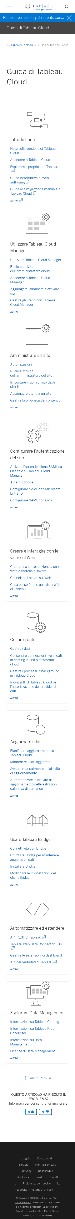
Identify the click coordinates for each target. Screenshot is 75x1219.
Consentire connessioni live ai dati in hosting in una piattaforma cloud (36, 660)
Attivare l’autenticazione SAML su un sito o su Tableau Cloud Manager (36, 471)
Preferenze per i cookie (37, 1183)
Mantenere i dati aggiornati (30, 762)
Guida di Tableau (21, 45)
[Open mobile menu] (10, 6)
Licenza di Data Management (32, 1051)
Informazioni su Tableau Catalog (34, 1022)
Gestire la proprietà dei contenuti (35, 400)
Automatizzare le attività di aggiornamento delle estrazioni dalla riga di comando (34, 784)
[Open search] (66, 6)
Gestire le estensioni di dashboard (36, 955)
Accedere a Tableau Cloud (30, 160)
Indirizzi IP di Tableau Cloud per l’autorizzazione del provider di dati (34, 686)
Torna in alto (39, 1077)
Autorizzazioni (21, 364)
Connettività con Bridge (28, 848)
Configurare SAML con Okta (31, 500)
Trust (39, 1177)
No (44, 1112)
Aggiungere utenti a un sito (30, 394)
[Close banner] (69, 17)
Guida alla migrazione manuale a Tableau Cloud (35, 191)
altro (15, 200)
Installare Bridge (22, 866)
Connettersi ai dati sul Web (30, 578)
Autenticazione (21, 482)
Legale (26, 1158)
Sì (29, 1112)
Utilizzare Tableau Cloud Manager (35, 260)
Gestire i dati (20, 649)
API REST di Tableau (27, 937)
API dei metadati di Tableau (32, 962)
